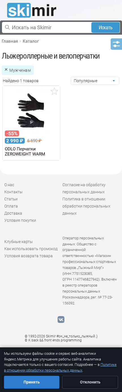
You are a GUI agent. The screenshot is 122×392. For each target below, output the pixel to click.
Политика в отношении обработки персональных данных (86, 206)
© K (53, 340)
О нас (9, 184)
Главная (10, 41)
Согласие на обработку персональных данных (84, 188)
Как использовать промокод (31, 248)
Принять (32, 382)
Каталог (31, 41)
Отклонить (90, 382)
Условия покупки (20, 220)
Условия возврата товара (28, 256)
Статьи (11, 199)
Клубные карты (18, 241)
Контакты (13, 192)
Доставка (13, 213)
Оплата (11, 206)
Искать (106, 27)
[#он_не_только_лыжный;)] (31, 10)
